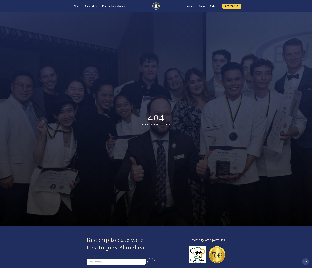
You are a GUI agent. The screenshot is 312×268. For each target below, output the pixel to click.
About (77, 6)
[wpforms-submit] (151, 261)
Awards (190, 6)
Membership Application (113, 6)
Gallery (213, 6)
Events (202, 6)
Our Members (90, 6)
